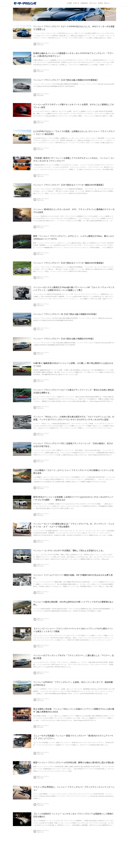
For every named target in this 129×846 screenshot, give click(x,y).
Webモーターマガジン (43, 43)
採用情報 (100, 3)
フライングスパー (27, 14)
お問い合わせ (93, 3)
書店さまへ (107, 3)
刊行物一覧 (76, 3)
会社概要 (69, 3)
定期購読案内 (84, 3)
